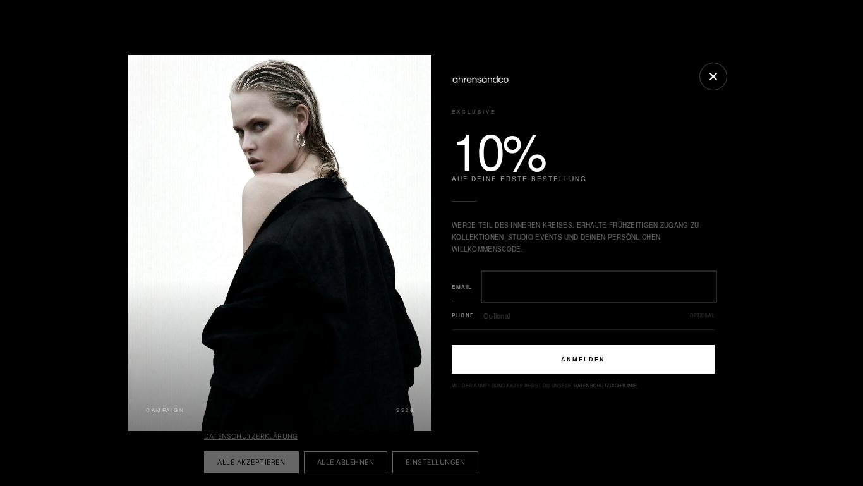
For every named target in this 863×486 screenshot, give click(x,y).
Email (462, 286)
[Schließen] (713, 76)
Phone (463, 315)
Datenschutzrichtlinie (605, 385)
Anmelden (583, 359)
